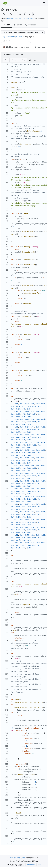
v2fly (14, 9)
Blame (14, 60)
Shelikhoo (9, 47)
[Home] (4, 3)
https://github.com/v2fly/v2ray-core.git (21, 18)
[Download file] (30, 60)
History (22, 60)
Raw (6, 60)
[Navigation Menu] (44, 3)
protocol (18, 36)
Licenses (31, 865)
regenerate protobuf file (24, 47)
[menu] (10, 865)
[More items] (45, 25)
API (39, 865)
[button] (11, 14)
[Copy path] (34, 36)
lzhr (7, 9)
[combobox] (16, 41)
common (10, 36)
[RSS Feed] (4, 14)
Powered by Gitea (17, 858)
